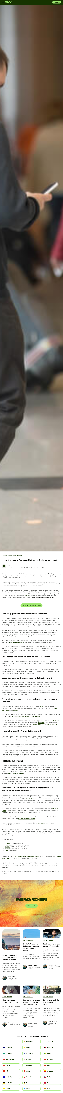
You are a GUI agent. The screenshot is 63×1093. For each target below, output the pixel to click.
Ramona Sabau (12, 977)
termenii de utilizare (18, 856)
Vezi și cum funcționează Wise (31, 605)
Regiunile (7, 848)
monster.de (41, 722)
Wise (27, 595)
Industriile (7, 846)
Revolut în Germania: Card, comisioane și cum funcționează (10, 957)
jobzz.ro (15, 710)
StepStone (56, 721)
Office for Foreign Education (16, 642)
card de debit (41, 823)
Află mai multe (31, 906)
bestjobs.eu (5, 710)
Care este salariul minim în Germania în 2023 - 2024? (51, 1002)
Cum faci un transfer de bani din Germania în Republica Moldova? (31, 1002)
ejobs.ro (56, 708)
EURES (42, 706)
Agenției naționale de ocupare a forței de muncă (26, 716)
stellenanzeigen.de (51, 724)
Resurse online (9, 845)
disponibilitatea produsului (32, 856)
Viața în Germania (17, 555)
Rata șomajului (9, 843)
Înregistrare (57, 2)
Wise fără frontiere (31, 799)
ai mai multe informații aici (15, 773)
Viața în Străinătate (7, 555)
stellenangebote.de (37, 724)
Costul (6, 850)
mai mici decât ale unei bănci (26, 818)
